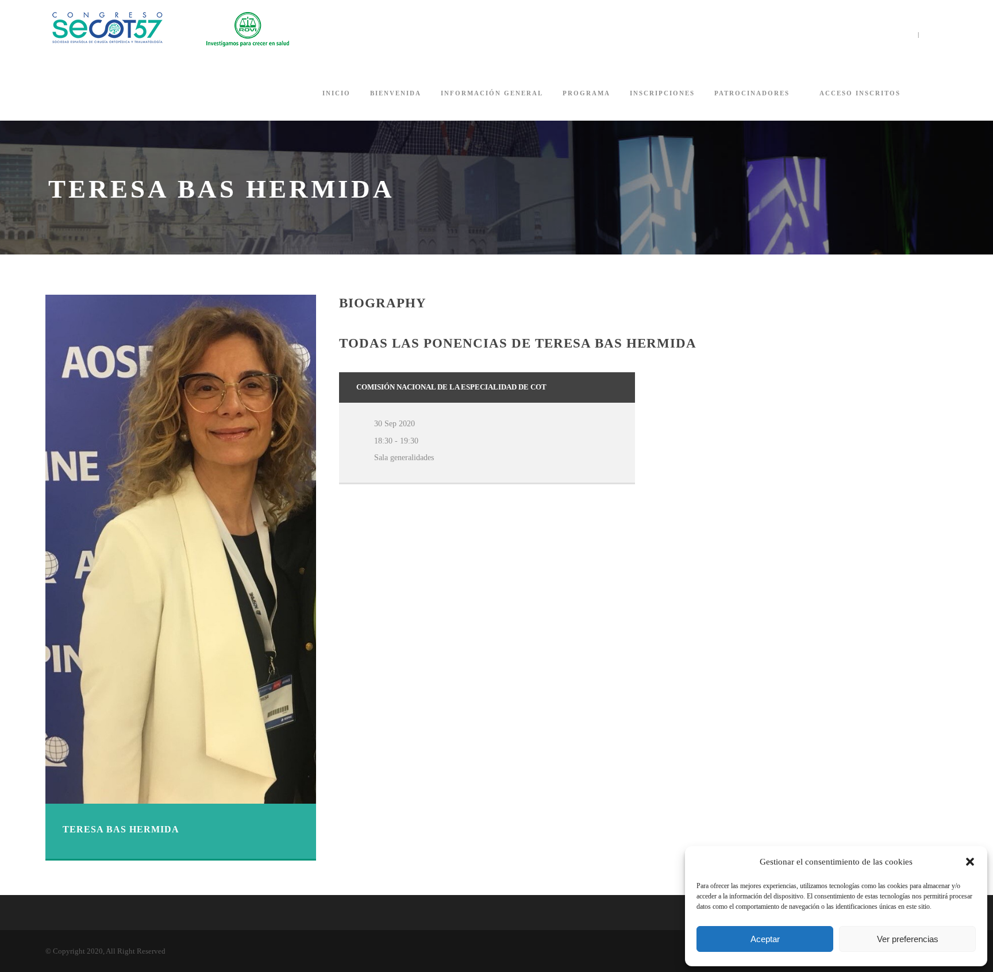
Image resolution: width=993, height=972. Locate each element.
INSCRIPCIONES (662, 93)
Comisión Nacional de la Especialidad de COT (451, 387)
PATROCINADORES (752, 93)
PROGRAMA (586, 93)
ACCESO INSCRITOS (859, 93)
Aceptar (765, 939)
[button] (970, 861)
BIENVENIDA (395, 93)
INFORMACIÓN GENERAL (492, 93)
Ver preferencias (907, 939)
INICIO (336, 93)
